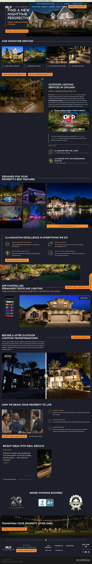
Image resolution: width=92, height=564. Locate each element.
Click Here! (54, 1)
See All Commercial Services (39, 74)
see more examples (66, 226)
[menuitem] (4, 561)
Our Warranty (67, 3)
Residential (59, 545)
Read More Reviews (10, 479)
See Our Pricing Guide (35, 436)
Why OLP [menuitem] (58, 6)
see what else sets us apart (16, 260)
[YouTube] (86, 552)
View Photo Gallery (79, 337)
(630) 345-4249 (83, 3)
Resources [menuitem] (64, 6)
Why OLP (48, 550)
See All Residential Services (12, 74)
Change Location (59, 3)
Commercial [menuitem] (52, 6)
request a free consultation (13, 436)
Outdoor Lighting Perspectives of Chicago (66, 94)
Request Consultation (25, 550)
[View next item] (32, 475)
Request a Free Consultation (17, 31)
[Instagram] (88, 552)
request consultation (77, 6)
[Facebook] (83, 552)
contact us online (55, 138)
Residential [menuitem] (44, 6)
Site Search (75, 3)
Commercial (70, 545)
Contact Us (59, 550)
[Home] (16, 7)
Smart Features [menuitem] (36, 6)
